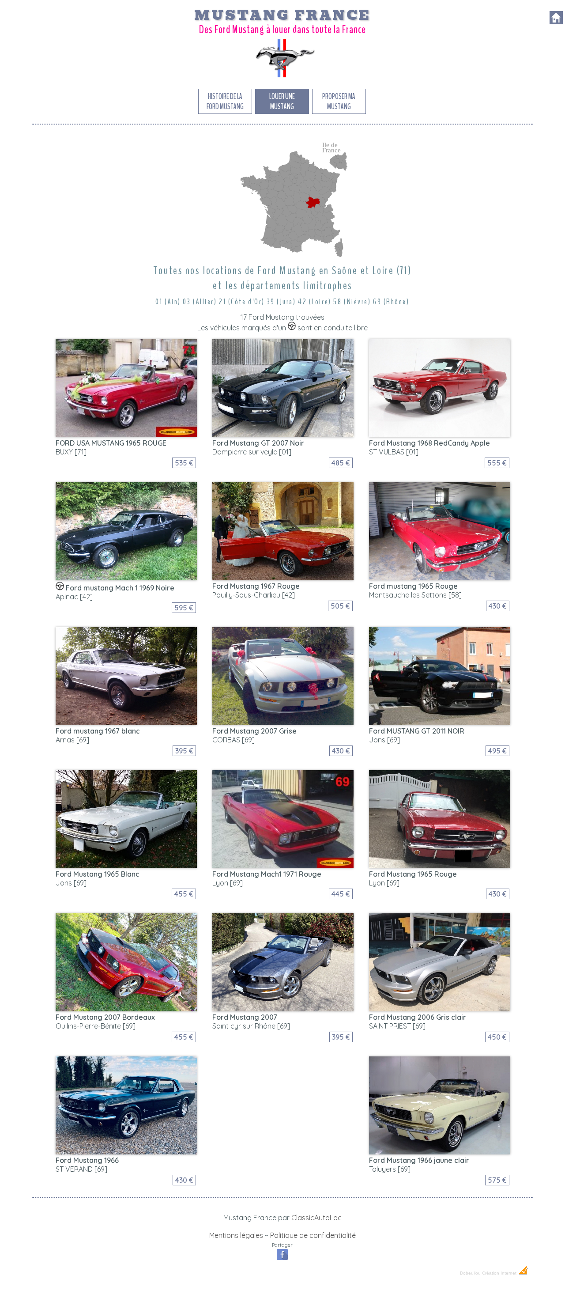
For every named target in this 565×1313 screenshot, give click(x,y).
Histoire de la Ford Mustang (225, 101)
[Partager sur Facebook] (282, 1259)
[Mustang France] (282, 76)
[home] (556, 21)
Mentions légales (236, 1235)
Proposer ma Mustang (338, 101)
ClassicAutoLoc (316, 1217)
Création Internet (500, 1273)
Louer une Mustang (282, 101)
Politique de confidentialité (313, 1235)
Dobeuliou (470, 1273)
